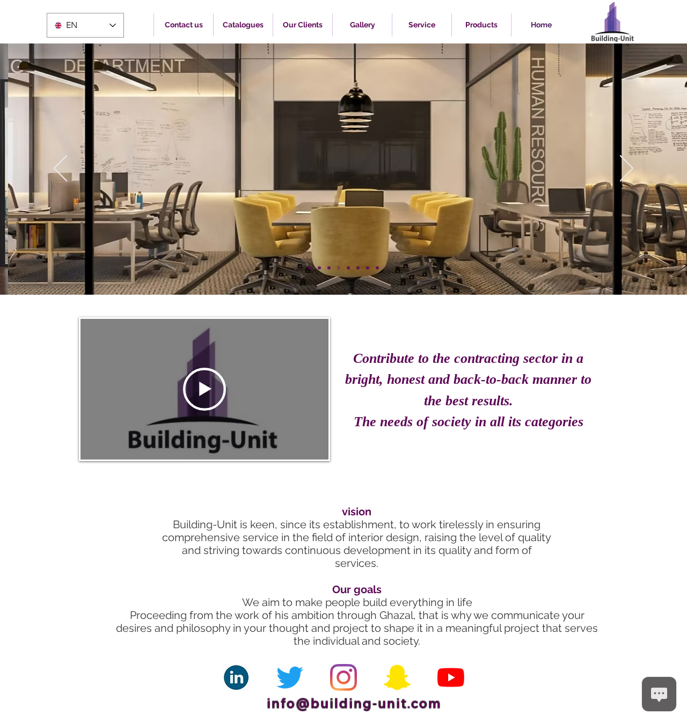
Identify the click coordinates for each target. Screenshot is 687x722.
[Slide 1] (309, 267)
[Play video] (204, 389)
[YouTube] (450, 677)
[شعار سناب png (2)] (397, 677)
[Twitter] (289, 677)
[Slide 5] (348, 267)
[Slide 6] (358, 267)
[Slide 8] (377, 267)
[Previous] (60, 169)
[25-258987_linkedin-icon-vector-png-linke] (236, 677)
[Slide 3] (329, 267)
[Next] (626, 169)
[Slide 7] (367, 267)
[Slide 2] (319, 267)
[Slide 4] (338, 267)
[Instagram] (343, 677)
